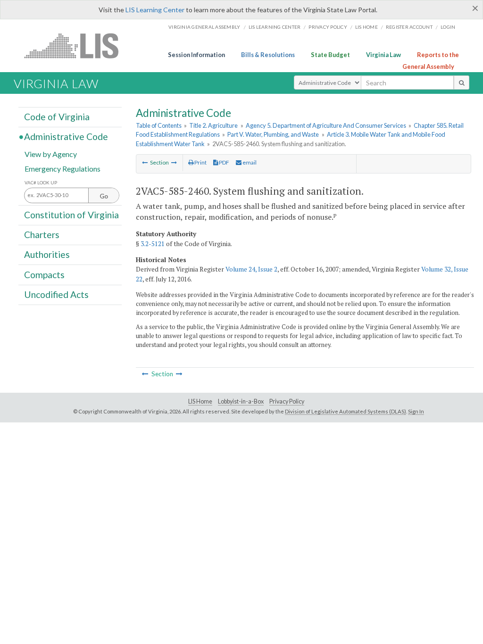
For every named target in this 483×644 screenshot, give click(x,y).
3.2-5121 (153, 243)
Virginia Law (383, 54)
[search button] (461, 82)
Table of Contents (159, 125)
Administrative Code (66, 136)
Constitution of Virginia (71, 214)
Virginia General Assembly (204, 27)
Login (448, 27)
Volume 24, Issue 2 (251, 269)
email (249, 162)
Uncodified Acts (56, 294)
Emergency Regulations (62, 168)
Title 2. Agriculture (213, 125)
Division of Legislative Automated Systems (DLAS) (345, 411)
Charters (41, 234)
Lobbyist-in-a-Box (241, 401)
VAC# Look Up (41, 182)
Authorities (47, 254)
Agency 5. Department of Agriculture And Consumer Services (326, 125)
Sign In (416, 411)
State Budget (330, 54)
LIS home (366, 27)
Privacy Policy (327, 27)
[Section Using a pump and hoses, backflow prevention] (174, 162)
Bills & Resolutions (268, 54)
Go (104, 196)
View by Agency (51, 153)
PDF (223, 162)
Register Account (409, 27)
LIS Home (200, 401)
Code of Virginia (57, 116)
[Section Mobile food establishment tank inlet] (145, 162)
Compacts (44, 274)
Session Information (196, 54)
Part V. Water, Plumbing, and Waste (273, 134)
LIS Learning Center (154, 10)
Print (200, 162)
